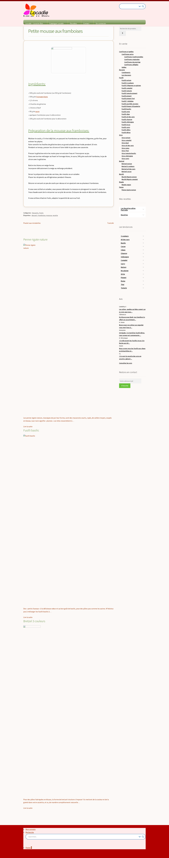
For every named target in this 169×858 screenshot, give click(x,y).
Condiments (126, 72)
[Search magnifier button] (143, 6)
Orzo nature (126, 138)
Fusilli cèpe (126, 114)
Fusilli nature (126, 80)
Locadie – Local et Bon (34, 23)
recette (55, 215)
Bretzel (121, 161)
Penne (121, 187)
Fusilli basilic (126, 109)
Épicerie (122, 70)
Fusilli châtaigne (128, 122)
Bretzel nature (127, 164)
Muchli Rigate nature (129, 177)
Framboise (41, 215)
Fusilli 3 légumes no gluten (131, 85)
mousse (49, 215)
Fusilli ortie (126, 112)
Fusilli (121, 78)
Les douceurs (126, 75)
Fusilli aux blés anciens (130, 104)
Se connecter (101, 23)
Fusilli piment (127, 96)
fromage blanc (42, 96)
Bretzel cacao (126, 171)
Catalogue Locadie (56, 23)
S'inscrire (124, 386)
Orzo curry (125, 158)
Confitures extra (127, 54)
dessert (34, 215)
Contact (86, 23)
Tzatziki (110, 223)
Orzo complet (126, 140)
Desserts (35, 213)
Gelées (124, 67)
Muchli (121, 174)
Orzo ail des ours (128, 145)
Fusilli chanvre (127, 119)
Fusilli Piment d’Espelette (131, 106)
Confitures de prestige (132, 62)
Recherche (30, 832)
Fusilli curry (126, 127)
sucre (37, 111)
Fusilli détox (126, 132)
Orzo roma (125, 148)
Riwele (121, 182)
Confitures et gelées (126, 52)
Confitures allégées (131, 65)
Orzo (121, 135)
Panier (29, 847)
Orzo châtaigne (127, 156)
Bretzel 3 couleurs (128, 166)
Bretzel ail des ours (128, 169)
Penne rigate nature (129, 190)
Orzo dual (125, 143)
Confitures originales (132, 59)
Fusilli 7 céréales (127, 101)
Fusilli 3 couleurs (128, 83)
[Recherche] (122, 33)
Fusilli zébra (126, 130)
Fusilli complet (127, 88)
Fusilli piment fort (128, 98)
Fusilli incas (126, 125)
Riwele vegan (126, 185)
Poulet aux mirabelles (32, 223)
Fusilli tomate (127, 91)
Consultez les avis (125, 363)
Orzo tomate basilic (129, 153)
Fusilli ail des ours (128, 117)
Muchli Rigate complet (130, 179)
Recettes (73, 23)
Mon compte (31, 829)
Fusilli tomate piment (129, 93)
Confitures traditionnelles (133, 57)
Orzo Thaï (125, 151)
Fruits (41, 213)
